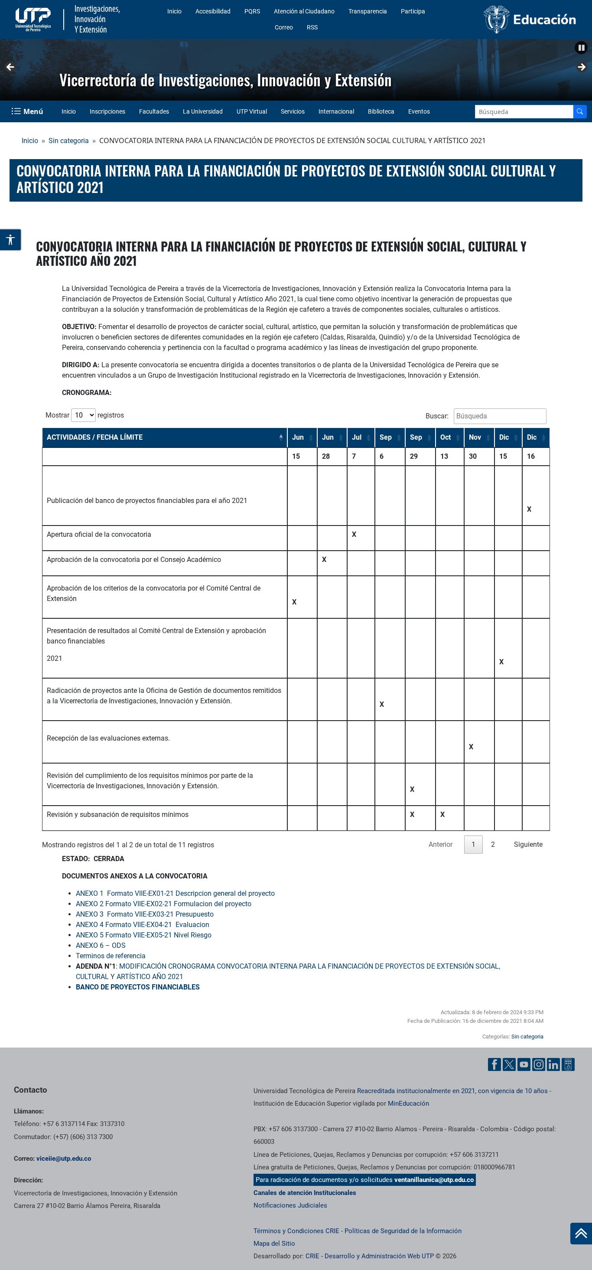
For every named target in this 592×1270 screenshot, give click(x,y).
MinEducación (408, 1103)
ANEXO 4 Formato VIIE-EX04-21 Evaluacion (142, 925)
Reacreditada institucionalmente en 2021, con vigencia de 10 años (452, 1091)
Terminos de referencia (111, 956)
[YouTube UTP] (523, 1064)
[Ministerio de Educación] (514, 19)
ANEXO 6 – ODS (101, 945)
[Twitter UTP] (509, 1064)
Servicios (293, 111)
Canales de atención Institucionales (305, 1193)
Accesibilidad (213, 11)
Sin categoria (69, 141)
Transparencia (367, 11)
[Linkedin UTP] (553, 1064)
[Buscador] (580, 111)
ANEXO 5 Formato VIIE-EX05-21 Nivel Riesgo (143, 935)
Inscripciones (107, 111)
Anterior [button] (10, 67)
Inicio (174, 11)
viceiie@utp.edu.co (63, 1158)
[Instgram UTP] (538, 1064)
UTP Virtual (252, 111)
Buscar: (438, 416)
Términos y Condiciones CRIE (296, 1231)
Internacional (336, 111)
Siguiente (528, 844)
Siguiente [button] (581, 67)
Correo (284, 27)
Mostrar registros (85, 415)
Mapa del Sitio (274, 1243)
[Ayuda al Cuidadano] (568, 1064)
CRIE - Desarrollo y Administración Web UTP (370, 1256)
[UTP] (34, 19)
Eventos (419, 111)
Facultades (154, 111)
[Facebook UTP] (494, 1064)
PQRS (252, 11)
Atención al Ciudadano (304, 11)
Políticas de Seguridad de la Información (403, 1231)
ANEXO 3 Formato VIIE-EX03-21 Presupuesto (145, 914)
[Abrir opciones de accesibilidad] (11, 240)
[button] (581, 47)
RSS (312, 27)
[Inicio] (581, 1233)
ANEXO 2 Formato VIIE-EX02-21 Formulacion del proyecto (163, 904)
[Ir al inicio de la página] (581, 1233)
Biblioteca (381, 111)
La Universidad (203, 111)
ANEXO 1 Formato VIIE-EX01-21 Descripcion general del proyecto (175, 893)
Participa (413, 11)
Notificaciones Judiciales (290, 1205)
